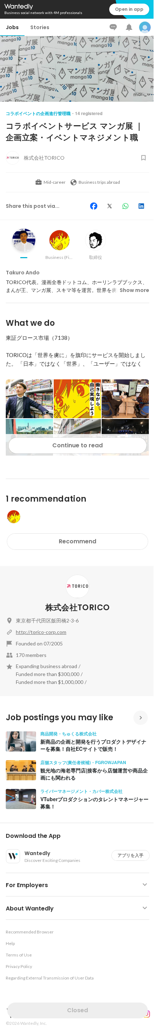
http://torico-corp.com (41, 632)
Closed (77, 1010)
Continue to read (77, 445)
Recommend (77, 541)
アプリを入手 (130, 855)
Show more (134, 290)
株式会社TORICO (77, 607)
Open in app (129, 9)
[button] (80, 836)
